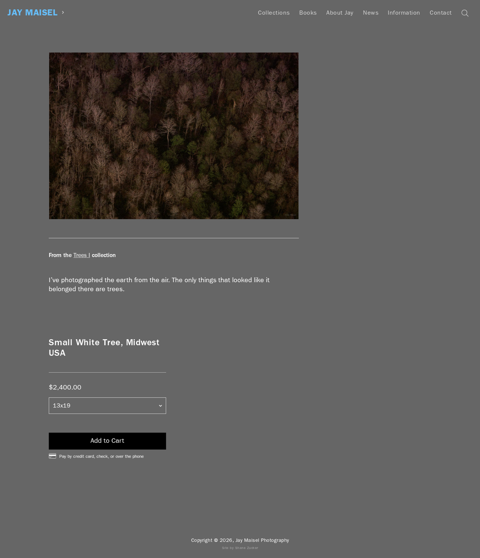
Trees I (82, 255)
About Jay (340, 12)
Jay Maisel (32, 13)
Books (308, 12)
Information (404, 12)
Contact (441, 12)
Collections (274, 12)
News (370, 12)
